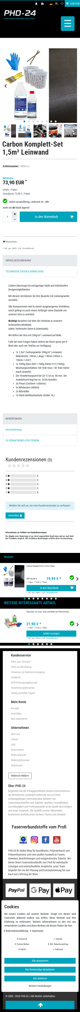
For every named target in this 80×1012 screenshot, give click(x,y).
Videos (14, 739)
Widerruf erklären (20, 775)
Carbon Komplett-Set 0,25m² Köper (40, 566)
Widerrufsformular (20, 760)
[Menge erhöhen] (14, 214)
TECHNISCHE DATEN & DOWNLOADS (25, 271)
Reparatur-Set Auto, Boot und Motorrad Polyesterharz (47, 612)
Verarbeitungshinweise (23, 687)
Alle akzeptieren (40, 960)
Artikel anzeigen (51, 633)
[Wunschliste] (62, 3)
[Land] (51, 3)
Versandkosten (28, 248)
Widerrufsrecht (18, 754)
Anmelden (16, 713)
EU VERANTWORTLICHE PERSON (22, 440)
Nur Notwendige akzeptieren (40, 969)
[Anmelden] (36, 3)
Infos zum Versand (20, 661)
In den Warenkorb (46, 217)
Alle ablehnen (40, 978)
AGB (13, 744)
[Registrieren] (43, 3)
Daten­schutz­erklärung (17, 930)
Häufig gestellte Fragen (23, 693)
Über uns (15, 734)
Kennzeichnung (14, 429)
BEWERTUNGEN (14, 418)
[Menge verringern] (14, 219)
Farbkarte (16, 677)
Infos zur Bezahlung (21, 666)
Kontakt (15, 708)
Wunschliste (11, 241)
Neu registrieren (19, 718)
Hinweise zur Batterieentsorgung (28, 672)
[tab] (40, 260)
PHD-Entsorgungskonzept (24, 682)
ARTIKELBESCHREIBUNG (18, 260)
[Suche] (57, 3)
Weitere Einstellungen (40, 985)
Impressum (17, 765)
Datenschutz (17, 749)
